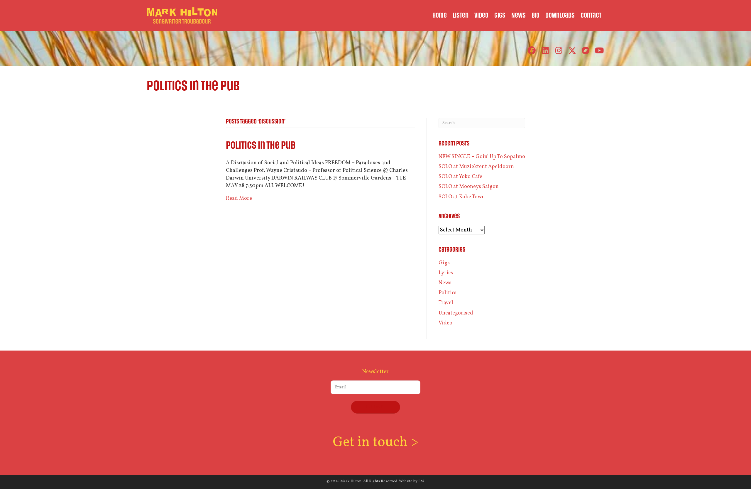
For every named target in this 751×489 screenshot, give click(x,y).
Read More (239, 198)
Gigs (444, 263)
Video (445, 323)
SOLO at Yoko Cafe (460, 176)
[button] (532, 50)
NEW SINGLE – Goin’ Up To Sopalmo (482, 156)
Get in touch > (375, 442)
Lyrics (446, 273)
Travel (446, 303)
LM (421, 481)
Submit (375, 407)
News (445, 283)
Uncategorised (456, 313)
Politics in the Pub (260, 145)
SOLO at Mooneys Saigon (469, 186)
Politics (447, 293)
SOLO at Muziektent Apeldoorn (476, 166)
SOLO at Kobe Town (462, 197)
